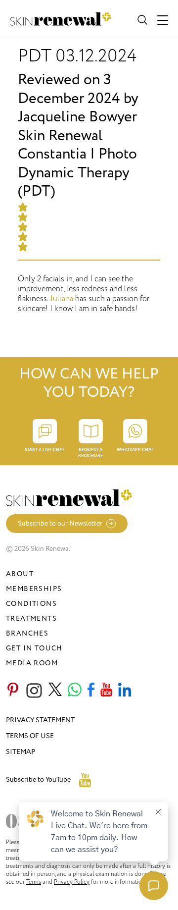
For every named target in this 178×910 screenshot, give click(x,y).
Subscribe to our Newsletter (60, 523)
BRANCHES (27, 633)
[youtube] (106, 690)
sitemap (20, 751)
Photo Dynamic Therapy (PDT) (77, 173)
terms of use (30, 736)
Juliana (61, 298)
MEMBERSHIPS (34, 588)
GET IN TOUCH (34, 648)
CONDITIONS (31, 603)
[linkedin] (124, 690)
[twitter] (55, 690)
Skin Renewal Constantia (60, 145)
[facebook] (91, 690)
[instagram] (34, 690)
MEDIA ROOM (32, 663)
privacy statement (40, 720)
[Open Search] (141, 19)
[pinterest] (13, 690)
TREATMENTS (31, 618)
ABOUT (20, 574)
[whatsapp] (75, 690)
